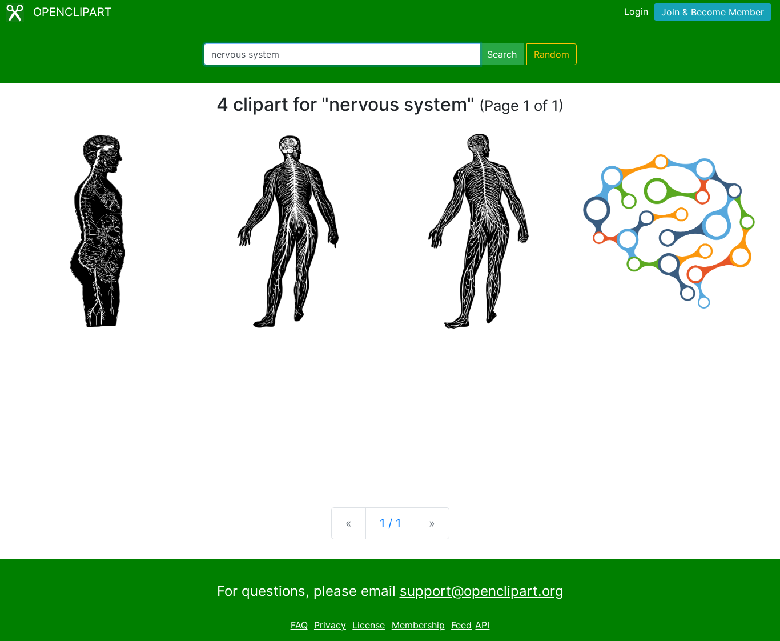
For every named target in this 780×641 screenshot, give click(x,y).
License (368, 625)
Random (551, 54)
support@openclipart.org (482, 591)
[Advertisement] (390, 409)
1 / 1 (390, 523)
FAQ (299, 625)
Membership (418, 625)
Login (636, 11)
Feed (461, 625)
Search (502, 54)
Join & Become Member (712, 12)
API (482, 625)
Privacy (330, 625)
